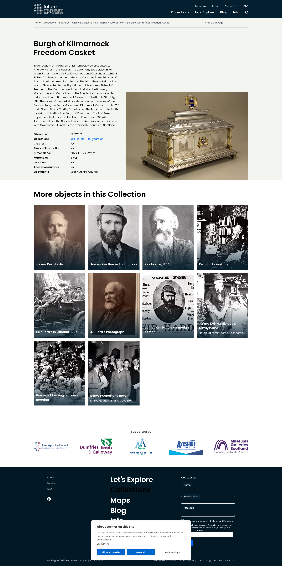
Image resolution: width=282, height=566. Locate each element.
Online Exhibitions (82, 22)
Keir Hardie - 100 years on (109, 22)
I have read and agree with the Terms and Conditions (209, 521)
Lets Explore (204, 12)
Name (187, 485)
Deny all (140, 552)
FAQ (245, 6)
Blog (223, 12)
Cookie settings (171, 552)
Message (189, 508)
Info (236, 12)
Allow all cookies (111, 552)
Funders (51, 483)
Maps (120, 501)
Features (64, 22)
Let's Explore (131, 480)
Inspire (231, 560)
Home (37, 22)
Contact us (231, 6)
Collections (180, 12)
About (215, 6)
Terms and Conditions (164, 560)
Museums (200, 6)
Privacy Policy (188, 560)
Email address (192, 496)
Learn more (103, 543)
